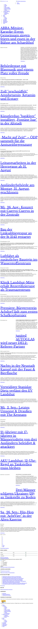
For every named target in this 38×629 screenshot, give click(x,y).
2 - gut (2, 561)
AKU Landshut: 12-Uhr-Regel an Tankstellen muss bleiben (18, 464)
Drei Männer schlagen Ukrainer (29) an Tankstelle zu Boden (18, 493)
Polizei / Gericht (6, 7)
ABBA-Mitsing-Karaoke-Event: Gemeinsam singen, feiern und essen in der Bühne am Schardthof (17, 35)
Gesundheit (5, 20)
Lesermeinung (5, 21)
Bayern (5, 14)
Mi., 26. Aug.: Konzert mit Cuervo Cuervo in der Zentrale (17, 210)
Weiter (3, 545)
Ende (3, 546)
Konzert (5, 18)
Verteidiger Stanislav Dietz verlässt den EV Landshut (16, 390)
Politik (5, 4)
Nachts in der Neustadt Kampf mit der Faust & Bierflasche (17, 369)
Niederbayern (6, 13)
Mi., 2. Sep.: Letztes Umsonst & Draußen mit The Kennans (16, 411)
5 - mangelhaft (4, 564)
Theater (5, 17)
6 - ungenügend (4, 565)
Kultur (4, 16)
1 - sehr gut (3, 560)
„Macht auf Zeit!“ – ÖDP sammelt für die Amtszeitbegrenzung (19, 140)
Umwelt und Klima (7, 8)
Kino (5, 619)
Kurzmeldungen (6, 10)
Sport (4, 15)
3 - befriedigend (4, 562)
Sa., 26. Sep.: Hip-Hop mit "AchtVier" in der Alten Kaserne (17, 515)
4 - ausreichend (4, 563)
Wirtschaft (4, 19)
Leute (5, 6)
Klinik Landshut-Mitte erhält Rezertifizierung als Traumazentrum (17, 286)
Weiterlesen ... (23, 61)
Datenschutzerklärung (6, 594)
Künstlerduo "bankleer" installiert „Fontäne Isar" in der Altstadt (18, 119)
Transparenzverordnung (6, 595)
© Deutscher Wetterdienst (4, 557)
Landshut (18, 3)
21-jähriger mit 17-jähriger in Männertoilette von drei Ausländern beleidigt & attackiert (18, 439)
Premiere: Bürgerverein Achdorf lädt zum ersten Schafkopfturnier (18, 311)
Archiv (4, 23)
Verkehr (5, 612)
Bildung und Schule (7, 9)
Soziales (5, 5)
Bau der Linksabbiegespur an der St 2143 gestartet (16, 233)
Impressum (4, 593)
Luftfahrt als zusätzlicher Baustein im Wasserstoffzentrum (18, 259)
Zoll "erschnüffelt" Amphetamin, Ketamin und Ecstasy (17, 95)
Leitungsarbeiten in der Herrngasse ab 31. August (18, 166)
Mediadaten (5, 22)
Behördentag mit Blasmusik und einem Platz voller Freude (16, 69)
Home (18, 2)
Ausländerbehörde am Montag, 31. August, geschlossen (17, 188)
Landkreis (6, 12)
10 (2, 544)
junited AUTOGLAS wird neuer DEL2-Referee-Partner (17, 341)
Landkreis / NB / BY (6, 11)
